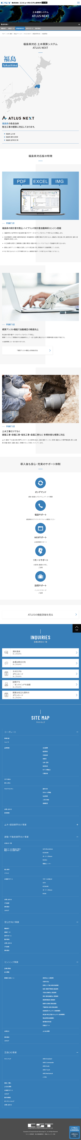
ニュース (6, 742)
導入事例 (6, 869)
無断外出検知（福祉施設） (50, 1003)
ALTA (44, 882)
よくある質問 (46, 1031)
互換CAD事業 (10, 1052)
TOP (3, 34)
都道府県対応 (20, 28)
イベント (6, 873)
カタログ (6, 910)
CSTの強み (7, 779)
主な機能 (6, 972)
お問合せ (6, 1031)
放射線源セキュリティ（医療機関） (52, 1010)
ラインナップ (7, 1059)
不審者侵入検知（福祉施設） (50, 1007)
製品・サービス (18, 34)
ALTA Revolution (48, 849)
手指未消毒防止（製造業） (50, 992)
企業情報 (6, 748)
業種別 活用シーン (9, 978)
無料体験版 (7, 1097)
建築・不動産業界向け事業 (16, 836)
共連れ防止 (46, 981)
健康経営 (45, 803)
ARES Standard (47, 1059)
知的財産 (45, 766)
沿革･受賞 (45, 762)
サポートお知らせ (47, 879)
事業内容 (6, 738)
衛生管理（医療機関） (48, 1018)
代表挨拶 (45, 755)
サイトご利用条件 (30, 1134)
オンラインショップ (9, 1101)
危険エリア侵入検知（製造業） (51, 985)
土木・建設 (9, 34)
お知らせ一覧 (8, 843)
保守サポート (29, 28)
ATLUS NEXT (27, 34)
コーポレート (10, 731)
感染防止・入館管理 (48, 978)
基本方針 (45, 789)
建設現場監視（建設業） (49, 1000)
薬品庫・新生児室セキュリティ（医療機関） (54, 1014)
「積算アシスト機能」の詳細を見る (27, 350)
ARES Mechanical (48, 1073)
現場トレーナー (47, 863)
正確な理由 (7, 968)
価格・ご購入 (7, 1083)
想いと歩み (7, 783)
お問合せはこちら (74, 1135)
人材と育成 (46, 799)
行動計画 (45, 773)
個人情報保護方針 (39, 1134)
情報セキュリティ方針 (50, 1134)
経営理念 (45, 751)
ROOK (44, 893)
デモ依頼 (6, 903)
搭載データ (11, 28)
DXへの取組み (47, 769)
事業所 (45, 759)
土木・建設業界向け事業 (15, 824)
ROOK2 (45, 860)
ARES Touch (46, 1070)
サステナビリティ (8, 789)
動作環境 (37, 28)
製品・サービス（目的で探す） (12, 850)
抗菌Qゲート (46, 1025)
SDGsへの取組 (47, 792)
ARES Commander (48, 1062)
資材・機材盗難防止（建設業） (51, 996)
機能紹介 (3, 28)
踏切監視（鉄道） (47, 1021)
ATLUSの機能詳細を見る (40, 614)
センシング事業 (11, 962)
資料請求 (6, 906)
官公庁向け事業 (11, 922)
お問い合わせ (8, 809)
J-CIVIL (45, 1077)
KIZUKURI (45, 852)
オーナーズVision (47, 856)
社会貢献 (45, 796)
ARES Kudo (46, 1066)
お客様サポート (8, 879)
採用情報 (6, 813)
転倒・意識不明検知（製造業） (51, 989)
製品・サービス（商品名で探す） (12, 849)
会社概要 (45, 748)
